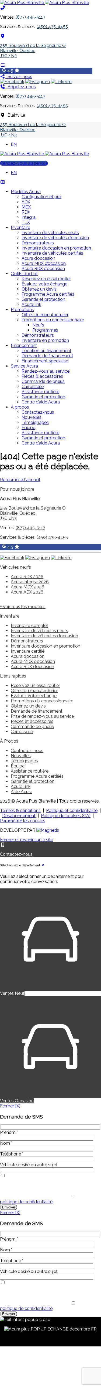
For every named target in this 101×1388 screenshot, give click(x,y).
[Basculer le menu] (2, 65)
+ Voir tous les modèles (23, 606)
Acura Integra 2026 (30, 581)
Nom (6, 1143)
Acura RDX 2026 (27, 576)
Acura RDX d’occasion (43, 268)
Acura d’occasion (38, 258)
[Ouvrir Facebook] (12, 81)
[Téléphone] (2, 7)
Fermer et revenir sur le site (26, 839)
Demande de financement (47, 355)
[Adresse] (2, 36)
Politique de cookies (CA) (65, 815)
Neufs (38, 325)
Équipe (28, 427)
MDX (26, 207)
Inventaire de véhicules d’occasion (55, 237)
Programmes (45, 330)
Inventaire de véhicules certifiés (52, 253)
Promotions (22, 309)
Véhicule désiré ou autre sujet (29, 1164)
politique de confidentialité (26, 1201)
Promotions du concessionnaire (53, 319)
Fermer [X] (10, 1106)
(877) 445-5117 (30, 17)
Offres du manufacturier (45, 314)
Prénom (9, 1132)
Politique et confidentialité (71, 810)
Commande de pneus (43, 381)
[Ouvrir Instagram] (37, 81)
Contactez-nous (38, 412)
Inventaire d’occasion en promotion (56, 248)
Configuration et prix (41, 196)
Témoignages (35, 422)
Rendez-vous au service (24, 163)
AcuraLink (31, 304)
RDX (26, 212)
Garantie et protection (43, 299)
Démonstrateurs (38, 242)
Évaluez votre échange (44, 284)
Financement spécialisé (45, 360)
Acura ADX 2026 (27, 592)
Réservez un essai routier (46, 278)
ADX (26, 201)
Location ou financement (46, 350)
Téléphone (11, 1154)
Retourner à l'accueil (20, 479)
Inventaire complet (29, 625)
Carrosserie (33, 386)
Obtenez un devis (39, 289)
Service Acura (24, 366)
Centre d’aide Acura (41, 402)
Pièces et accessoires (32, 721)
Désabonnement (19, 815)
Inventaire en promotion (45, 340)
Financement (24, 345)
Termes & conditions (20, 810)
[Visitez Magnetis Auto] (47, 830)
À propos (20, 407)
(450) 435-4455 (52, 26)
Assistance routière (40, 391)
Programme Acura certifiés (48, 294)
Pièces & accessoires (42, 376)
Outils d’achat (24, 273)
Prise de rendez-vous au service (42, 716)
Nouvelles (31, 417)
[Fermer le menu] (2, 182)
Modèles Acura (26, 191)
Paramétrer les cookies (22, 820)
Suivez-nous (18, 76)
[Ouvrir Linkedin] (61, 81)
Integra (29, 217)
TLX (26, 222)
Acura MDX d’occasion (44, 263)
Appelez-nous (20, 86)
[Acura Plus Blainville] (44, 2)
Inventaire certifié (27, 651)
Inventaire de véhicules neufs (50, 232)
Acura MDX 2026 (27, 586)
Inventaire (20, 227)
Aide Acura (21, 791)
